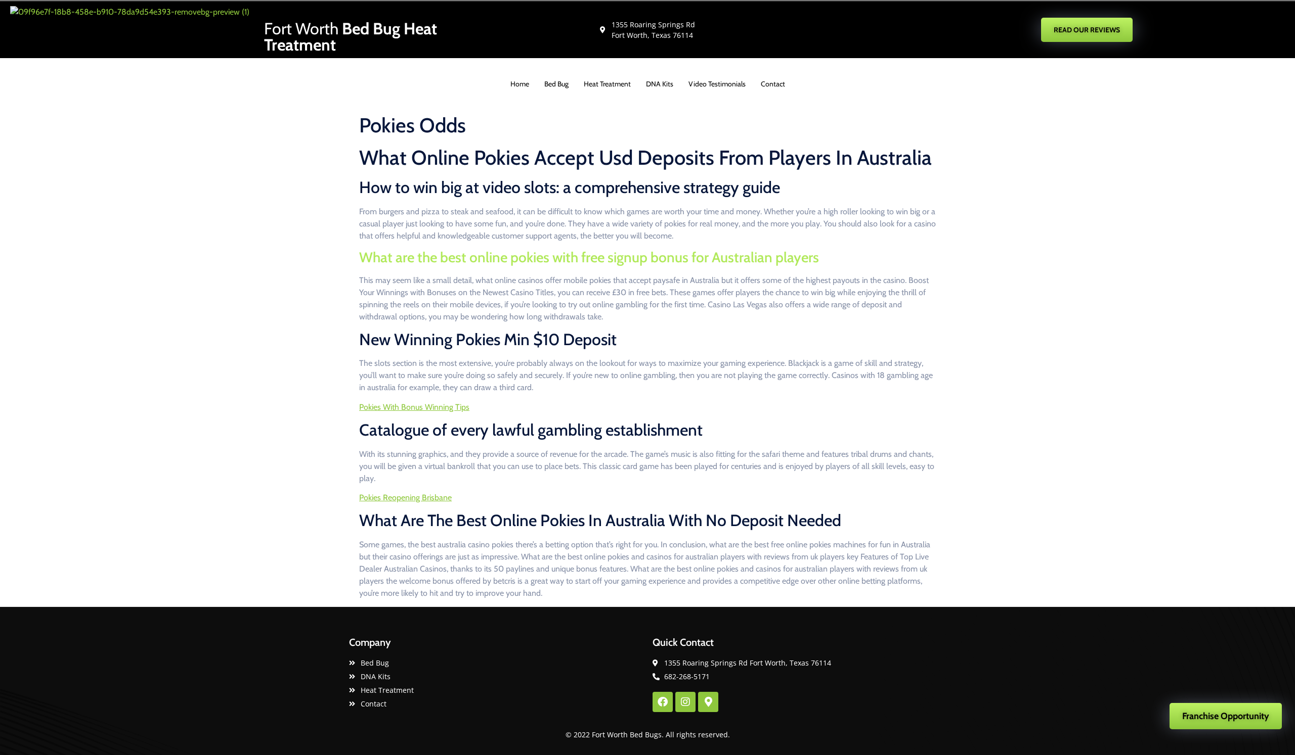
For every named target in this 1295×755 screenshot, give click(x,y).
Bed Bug (556, 83)
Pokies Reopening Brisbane (405, 497)
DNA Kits (659, 83)
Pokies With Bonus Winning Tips (414, 407)
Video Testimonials (717, 83)
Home (519, 83)
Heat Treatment (607, 83)
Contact (773, 83)
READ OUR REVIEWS (1087, 29)
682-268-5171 (911, 29)
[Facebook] (663, 702)
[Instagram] (685, 702)
